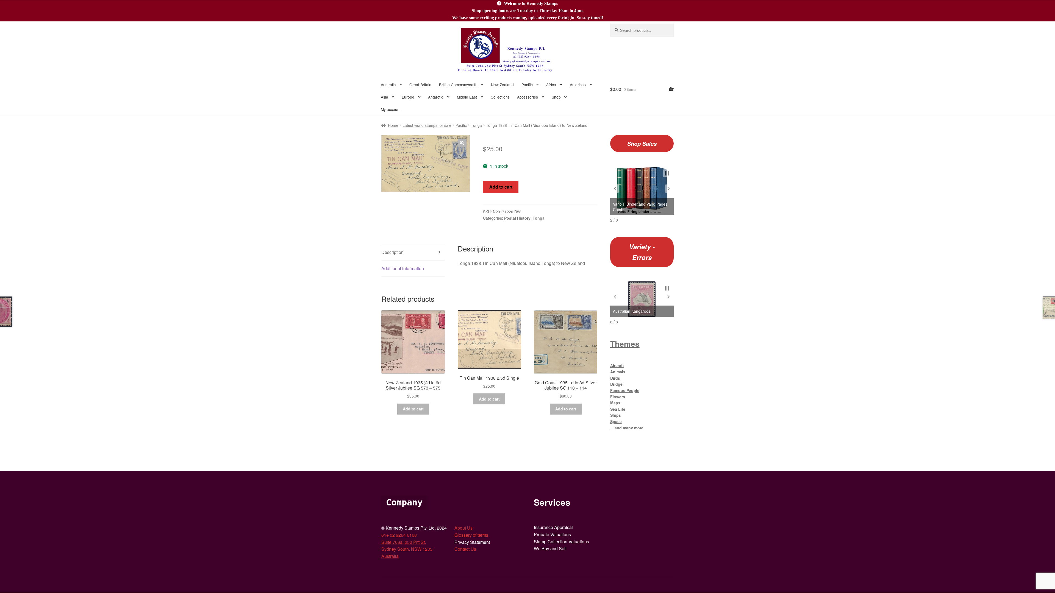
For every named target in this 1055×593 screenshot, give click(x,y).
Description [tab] (392, 252)
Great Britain (420, 84)
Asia (384, 97)
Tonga (476, 125)
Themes (625, 343)
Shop (556, 97)
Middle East (467, 97)
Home (393, 125)
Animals (617, 371)
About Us (463, 528)
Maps (615, 402)
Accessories (527, 97)
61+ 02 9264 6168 (399, 535)
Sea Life (617, 409)
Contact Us (465, 549)
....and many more (626, 427)
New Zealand (502, 84)
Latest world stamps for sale (426, 125)
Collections (500, 97)
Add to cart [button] (413, 409)
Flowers (617, 396)
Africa (551, 84)
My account (391, 109)
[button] (462, 143)
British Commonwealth (458, 84)
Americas (578, 84)
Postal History (517, 218)
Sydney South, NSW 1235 (406, 549)
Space (616, 421)
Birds (615, 378)
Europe (408, 97)
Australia (388, 84)
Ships (615, 415)
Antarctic (435, 97)
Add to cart (500, 187)
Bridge (616, 384)
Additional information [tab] (402, 268)
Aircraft (617, 365)
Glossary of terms (471, 535)
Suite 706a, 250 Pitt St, (403, 542)
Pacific (527, 84)
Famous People (624, 390)
